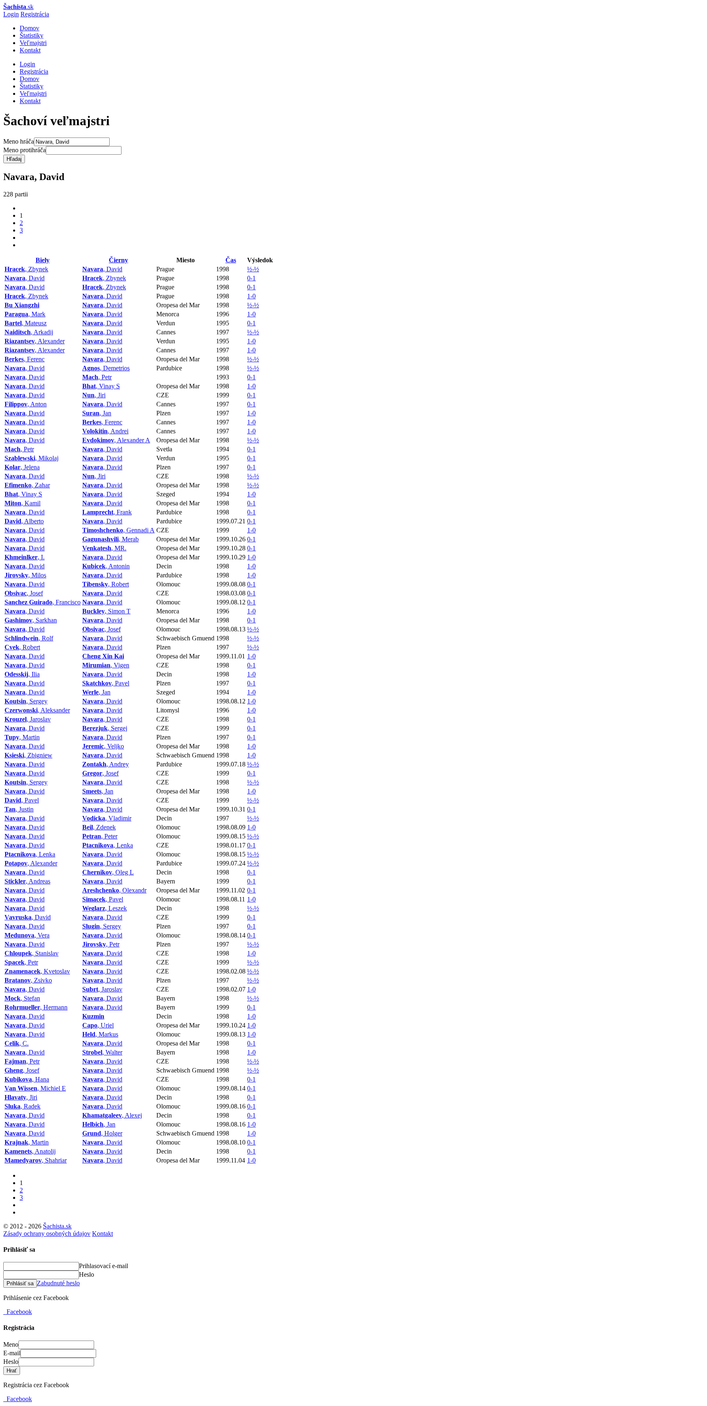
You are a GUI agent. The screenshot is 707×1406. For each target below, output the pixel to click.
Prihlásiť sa (20, 1283)
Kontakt (30, 50)
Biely (43, 260)
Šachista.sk (57, 1226)
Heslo (86, 1274)
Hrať (12, 1371)
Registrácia (34, 14)
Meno (10, 1344)
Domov (29, 28)
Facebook (17, 1311)
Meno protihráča (24, 149)
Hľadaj (14, 159)
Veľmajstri (33, 42)
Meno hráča (18, 141)
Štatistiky (31, 35)
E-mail (11, 1353)
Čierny (118, 260)
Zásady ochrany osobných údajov (46, 1233)
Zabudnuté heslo (58, 1283)
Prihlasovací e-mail (103, 1265)
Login (11, 14)
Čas (230, 260)
